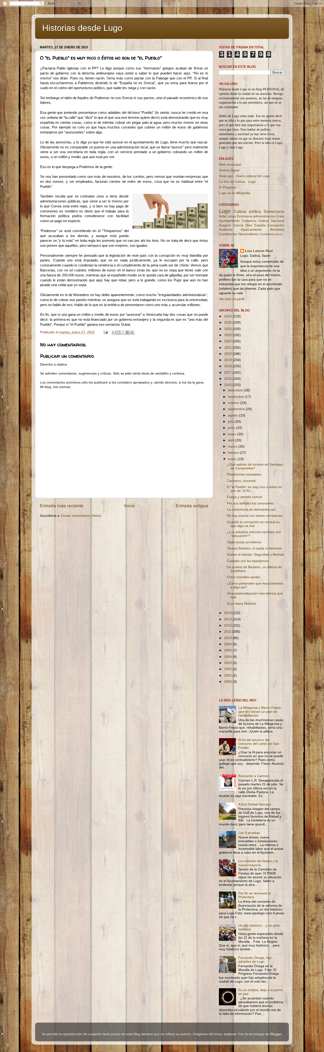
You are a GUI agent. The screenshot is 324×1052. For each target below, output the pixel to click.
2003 (228, 663)
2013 (228, 619)
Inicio (129, 505)
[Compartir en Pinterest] (132, 332)
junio (232, 428)
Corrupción (276, 225)
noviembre (236, 396)
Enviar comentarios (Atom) (81, 515)
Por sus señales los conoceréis (250, 503)
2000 (228, 681)
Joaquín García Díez (235, 225)
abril (231, 440)
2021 (228, 347)
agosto (233, 415)
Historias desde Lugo (82, 28)
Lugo (224, 211)
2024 (228, 329)
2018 (228, 366)
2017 (228, 372)
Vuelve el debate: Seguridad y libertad (255, 554)
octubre (234, 403)
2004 (228, 657)
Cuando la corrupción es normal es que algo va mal (253, 524)
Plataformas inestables (244, 474)
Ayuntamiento (229, 221)
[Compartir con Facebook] (127, 332)
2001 (228, 675)
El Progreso (227, 187)
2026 (228, 316)
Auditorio (225, 229)
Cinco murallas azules (243, 577)
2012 (228, 625)
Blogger (276, 1034)
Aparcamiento (251, 229)
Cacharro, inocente (241, 481)
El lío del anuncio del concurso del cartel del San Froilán (258, 743)
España (260, 225)
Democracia (274, 211)
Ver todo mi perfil (231, 299)
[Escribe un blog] (118, 332)
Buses (279, 234)
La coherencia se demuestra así (251, 509)
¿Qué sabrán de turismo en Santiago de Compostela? (255, 466)
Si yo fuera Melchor (241, 603)
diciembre (236, 390)
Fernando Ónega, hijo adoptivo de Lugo (254, 959)
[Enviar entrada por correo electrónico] (105, 332)
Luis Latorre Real (259, 251)
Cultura (240, 211)
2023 (228, 335)
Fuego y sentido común (244, 497)
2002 (228, 669)
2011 (228, 631)
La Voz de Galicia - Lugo (237, 181)
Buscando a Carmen (253, 776)
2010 (228, 638)
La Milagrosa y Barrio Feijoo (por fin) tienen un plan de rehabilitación (259, 711)
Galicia (264, 221)
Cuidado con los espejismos (248, 561)
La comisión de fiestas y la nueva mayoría (258, 863)
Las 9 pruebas (249, 833)
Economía (244, 216)
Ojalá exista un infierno (244, 542)
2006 (228, 644)
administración (264, 216)
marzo (233, 446)
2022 (228, 341)
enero (233, 459)
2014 (228, 613)
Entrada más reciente (61, 505)
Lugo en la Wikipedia (234, 193)
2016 (228, 378)
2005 (228, 650)
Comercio (249, 221)
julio (231, 421)
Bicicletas (277, 229)
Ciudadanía (267, 234)
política (255, 211)
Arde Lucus (227, 216)
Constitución (228, 234)
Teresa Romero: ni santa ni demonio (254, 548)
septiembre (237, 409)
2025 (228, 322)
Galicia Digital (229, 170)
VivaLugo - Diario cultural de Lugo (244, 176)
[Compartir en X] (123, 332)
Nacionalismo (248, 234)
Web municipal (230, 164)
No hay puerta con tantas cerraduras (254, 515)
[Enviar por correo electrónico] (114, 332)
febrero (234, 452)
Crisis (280, 216)
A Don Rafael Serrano (254, 804)
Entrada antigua (192, 505)
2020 (228, 354)
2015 (228, 385)
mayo (232, 434)
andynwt (230, 1034)
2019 (228, 360)
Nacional (277, 221)
